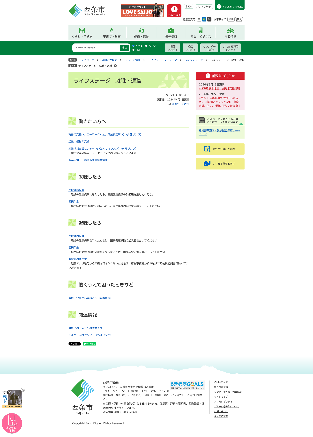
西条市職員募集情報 (96, 160)
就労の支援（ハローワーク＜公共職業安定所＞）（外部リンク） (105, 134)
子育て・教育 (112, 36)
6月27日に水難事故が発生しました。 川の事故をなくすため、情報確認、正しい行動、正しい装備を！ (220, 102)
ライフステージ (194, 60)
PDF (138, 50)
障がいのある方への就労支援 (85, 328)
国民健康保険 (76, 190)
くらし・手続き (82, 36)
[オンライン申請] (12, 423)
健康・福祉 (141, 36)
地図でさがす (172, 48)
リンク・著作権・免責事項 (228, 392)
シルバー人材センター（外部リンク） (90, 335)
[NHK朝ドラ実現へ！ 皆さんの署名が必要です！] (12, 399)
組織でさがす (190, 48)
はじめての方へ (204, 6)
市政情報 (230, 36)
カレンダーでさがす (209, 48)
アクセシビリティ (223, 402)
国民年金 (73, 201)
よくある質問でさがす (230, 48)
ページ (152, 46)
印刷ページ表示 (180, 104)
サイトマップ (221, 397)
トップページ (86, 60)
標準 (231, 19)
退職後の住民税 (77, 259)
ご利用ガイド (221, 382)
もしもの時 (174, 15)
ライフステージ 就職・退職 (95, 65)
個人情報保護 (221, 387)
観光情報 (171, 36)
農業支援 (73, 160)
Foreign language (233, 7)
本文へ (189, 6)
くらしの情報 (133, 60)
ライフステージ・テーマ (162, 60)
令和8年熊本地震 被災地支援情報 (219, 88)
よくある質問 (221, 416)
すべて (139, 46)
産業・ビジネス (201, 36)
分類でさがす (109, 60)
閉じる (23, 390)
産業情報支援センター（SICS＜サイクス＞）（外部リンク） (103, 148)
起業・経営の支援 (78, 141)
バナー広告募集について (226, 406)
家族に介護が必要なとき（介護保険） (90, 298)
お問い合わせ (221, 411)
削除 (115, 65)
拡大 (239, 19)
